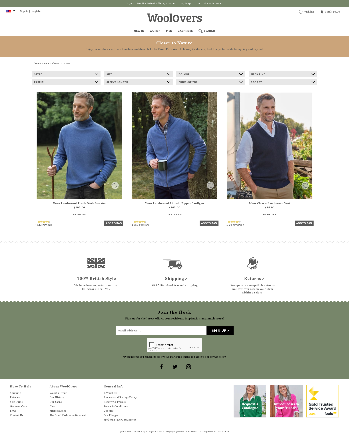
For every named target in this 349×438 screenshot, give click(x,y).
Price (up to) (188, 82)
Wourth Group (58, 392)
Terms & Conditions (116, 406)
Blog (52, 406)
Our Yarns (56, 401)
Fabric (39, 82)
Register (37, 11)
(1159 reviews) (140, 224)
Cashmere (185, 31)
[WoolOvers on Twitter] (174, 366)
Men (169, 31)
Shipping (15, 392)
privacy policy (217, 356)
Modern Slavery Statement (120, 419)
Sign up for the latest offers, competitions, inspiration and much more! (174, 3)
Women (155, 31)
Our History (57, 397)
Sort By (256, 82)
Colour (184, 74)
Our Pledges (111, 415)
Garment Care (18, 406)
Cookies (109, 410)
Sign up (219, 330)
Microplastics (58, 410)
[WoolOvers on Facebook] (161, 366)
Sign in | (25, 11)
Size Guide (16, 401)
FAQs (13, 410)
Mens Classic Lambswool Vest (269, 203)
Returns (15, 397)
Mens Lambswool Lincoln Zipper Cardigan (174, 203)
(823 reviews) (44, 224)
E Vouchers (110, 392)
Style (38, 74)
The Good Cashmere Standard (68, 415)
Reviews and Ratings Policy (120, 397)
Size (109, 74)
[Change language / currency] (10, 12)
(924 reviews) (235, 224)
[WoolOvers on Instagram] (188, 366)
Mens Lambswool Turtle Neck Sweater (79, 203)
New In (139, 31)
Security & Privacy (115, 401)
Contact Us (16, 415)
